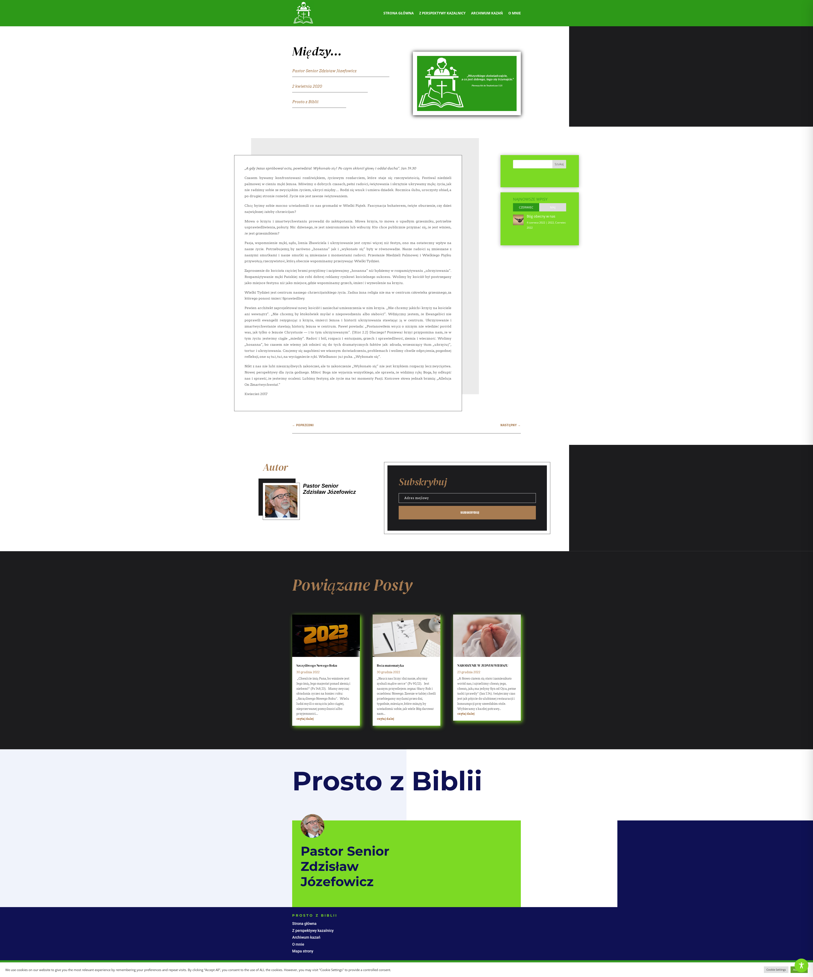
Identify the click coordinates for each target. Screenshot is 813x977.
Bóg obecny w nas (541, 216)
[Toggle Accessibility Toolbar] (801, 965)
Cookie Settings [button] (776, 969)
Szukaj (559, 164)
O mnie (514, 13)
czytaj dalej (305, 718)
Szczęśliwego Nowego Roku (316, 665)
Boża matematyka (390, 665)
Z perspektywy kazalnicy (442, 13)
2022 (551, 222)
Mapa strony (302, 951)
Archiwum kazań (487, 13)
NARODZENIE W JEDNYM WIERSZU (482, 665)
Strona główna (398, 13)
